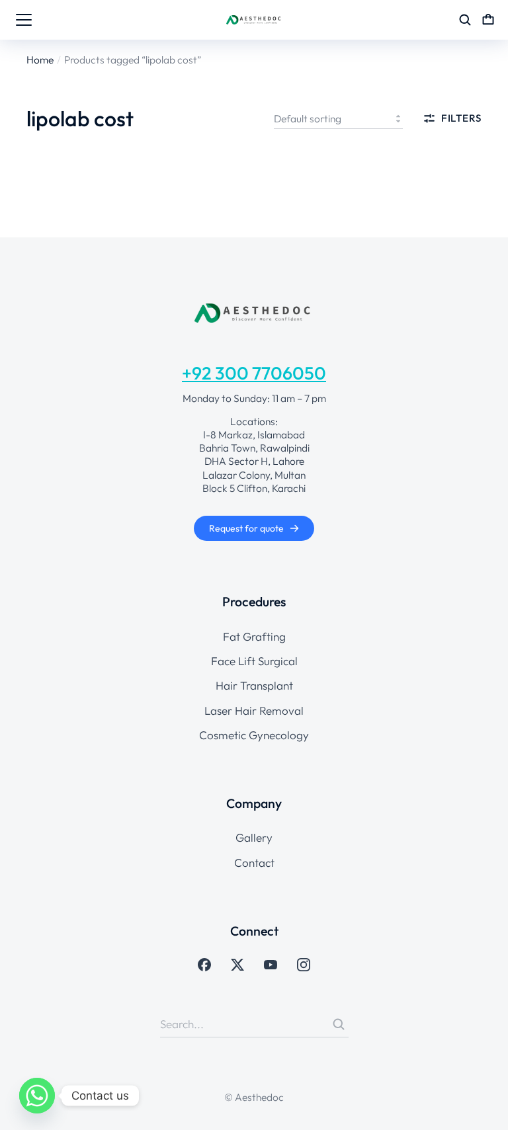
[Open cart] (488, 19)
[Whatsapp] (37, 1095)
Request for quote (246, 528)
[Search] (339, 1024)
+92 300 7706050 (254, 373)
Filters (461, 118)
